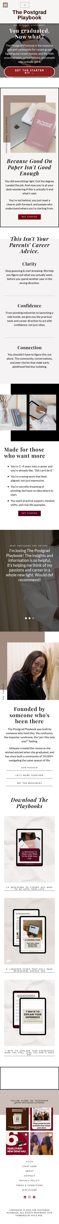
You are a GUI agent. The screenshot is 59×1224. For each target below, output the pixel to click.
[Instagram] (29, 1197)
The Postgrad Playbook (29, 15)
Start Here (29, 1166)
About (29, 1171)
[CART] (24, 5)
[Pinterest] (34, 1197)
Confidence (29, 305)
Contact (29, 1176)
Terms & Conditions (29, 1185)
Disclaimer (29, 1190)
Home (29, 1162)
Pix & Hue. (37, 1215)
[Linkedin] (24, 1197)
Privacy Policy (29, 1181)
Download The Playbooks (29, 802)
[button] (5, 5)
